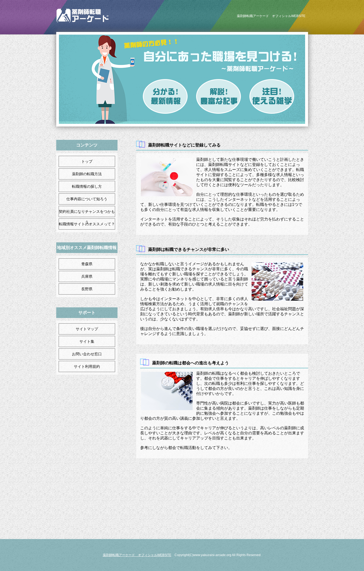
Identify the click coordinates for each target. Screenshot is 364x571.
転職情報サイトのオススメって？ (87, 224)
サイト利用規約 (87, 366)
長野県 (86, 289)
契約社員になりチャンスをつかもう (87, 216)
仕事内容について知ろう (86, 199)
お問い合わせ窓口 (87, 354)
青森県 (86, 264)
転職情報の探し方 (87, 186)
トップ (86, 161)
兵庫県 (86, 276)
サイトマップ (87, 329)
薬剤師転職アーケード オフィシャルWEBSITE (137, 555)
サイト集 (86, 341)
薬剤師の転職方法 (87, 174)
